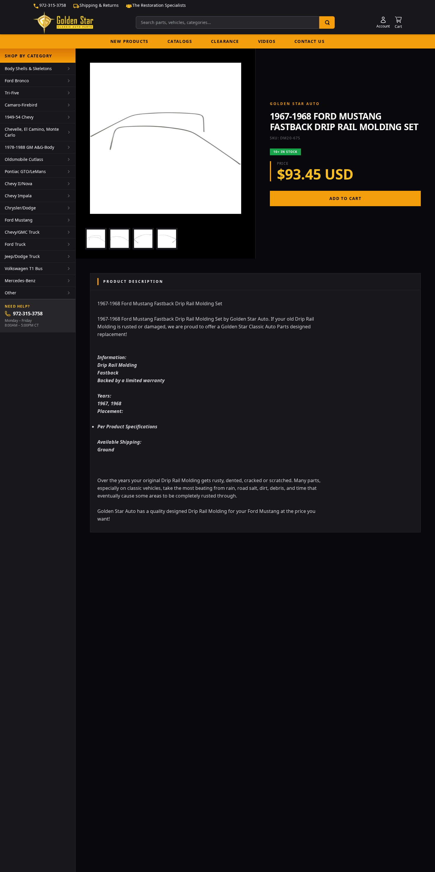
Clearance (225, 41)
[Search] (327, 22)
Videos (267, 41)
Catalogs (179, 41)
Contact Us (309, 41)
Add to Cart (345, 198)
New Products (129, 41)
